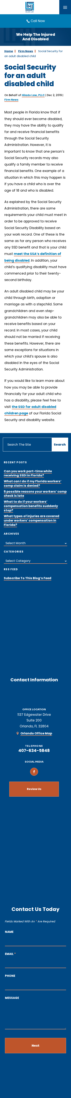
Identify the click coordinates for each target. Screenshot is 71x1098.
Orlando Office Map (36, 733)
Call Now (38, 21)
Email (10, 954)
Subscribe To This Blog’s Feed (27, 578)
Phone (10, 976)
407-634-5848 (34, 750)
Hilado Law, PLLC (33, 95)
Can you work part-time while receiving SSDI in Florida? (28, 473)
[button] (65, 7)
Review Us (34, 789)
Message (12, 998)
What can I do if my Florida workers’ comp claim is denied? (32, 483)
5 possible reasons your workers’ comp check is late (35, 493)
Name (9, 932)
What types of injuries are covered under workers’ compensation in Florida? (31, 520)
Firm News (11, 100)
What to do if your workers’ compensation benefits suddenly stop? (31, 505)
